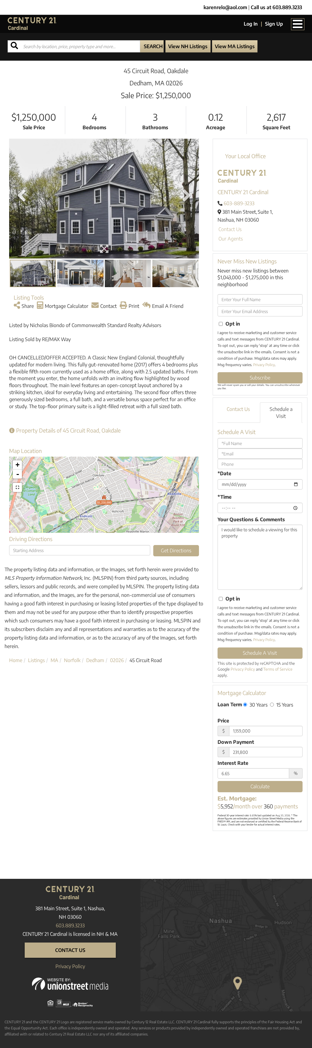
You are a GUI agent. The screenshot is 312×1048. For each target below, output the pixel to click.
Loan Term (230, 704)
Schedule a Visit (281, 412)
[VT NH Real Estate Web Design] (70, 983)
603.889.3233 (70, 925)
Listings (36, 660)
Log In (251, 24)
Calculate (260, 786)
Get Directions (176, 550)
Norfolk (72, 660)
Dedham (95, 660)
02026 (117, 660)
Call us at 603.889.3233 (276, 7)
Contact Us (230, 229)
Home (15, 660)
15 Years (284, 704)
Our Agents (230, 239)
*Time (225, 497)
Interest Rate (233, 763)
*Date (224, 473)
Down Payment (236, 742)
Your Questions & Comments (251, 519)
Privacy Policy (264, 364)
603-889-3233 (239, 203)
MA (54, 660)
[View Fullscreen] (17, 487)
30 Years (258, 704)
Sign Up (274, 24)
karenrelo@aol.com (225, 7)
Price (223, 721)
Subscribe (260, 378)
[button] (152, 46)
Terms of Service (277, 669)
